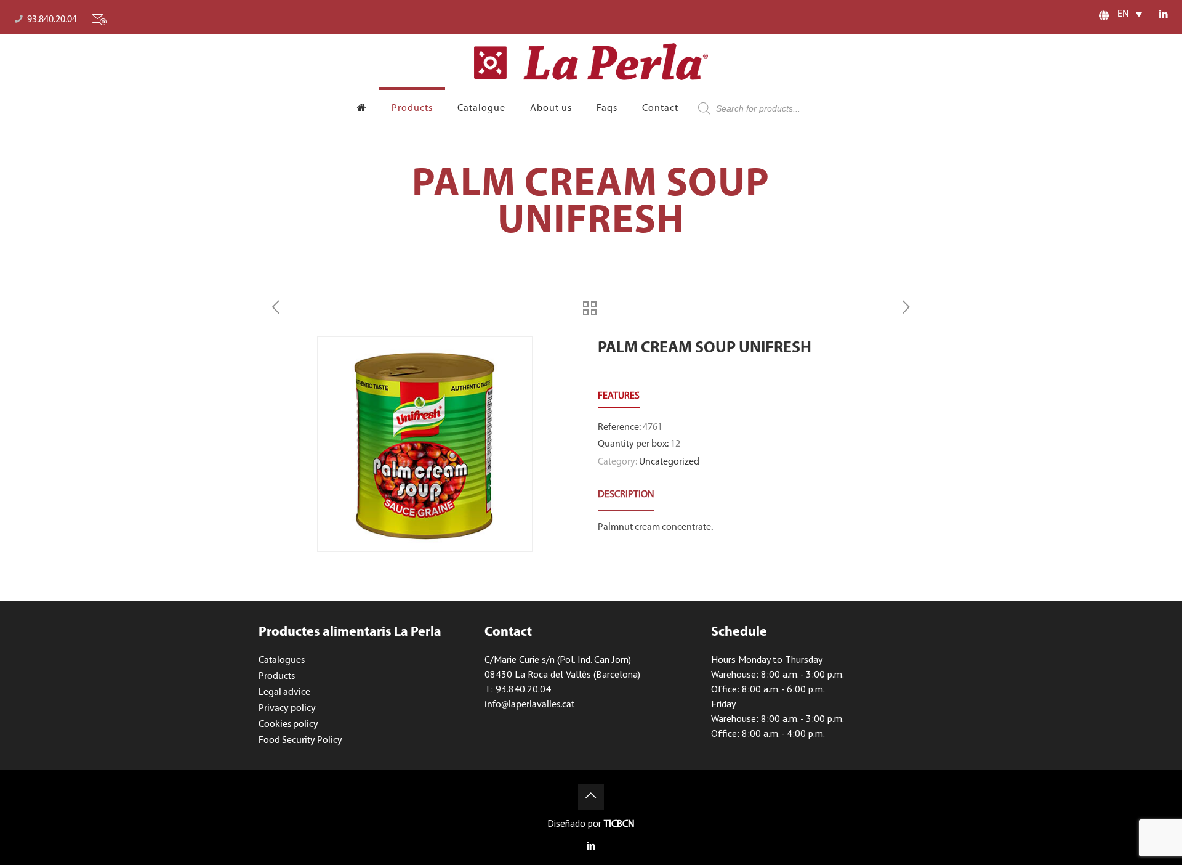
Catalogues (282, 660)
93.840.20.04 (52, 20)
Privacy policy (287, 708)
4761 (652, 427)
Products (277, 676)
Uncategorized (669, 462)
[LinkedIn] (1163, 15)
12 (675, 444)
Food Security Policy (300, 740)
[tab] (626, 495)
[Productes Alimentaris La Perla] (591, 61)
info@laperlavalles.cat (529, 705)
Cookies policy (288, 724)
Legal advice (284, 692)
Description (626, 495)
